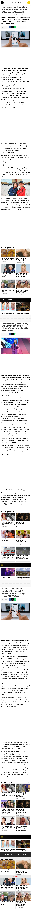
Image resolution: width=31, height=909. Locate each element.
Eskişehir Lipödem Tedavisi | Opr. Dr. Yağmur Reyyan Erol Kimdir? (8, 313)
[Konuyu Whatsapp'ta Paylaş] (15, 27)
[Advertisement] (15, 57)
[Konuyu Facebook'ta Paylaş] (10, 27)
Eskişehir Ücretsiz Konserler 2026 (5, 578)
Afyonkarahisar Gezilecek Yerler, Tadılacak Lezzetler (23, 578)
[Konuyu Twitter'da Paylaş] (12, 27)
